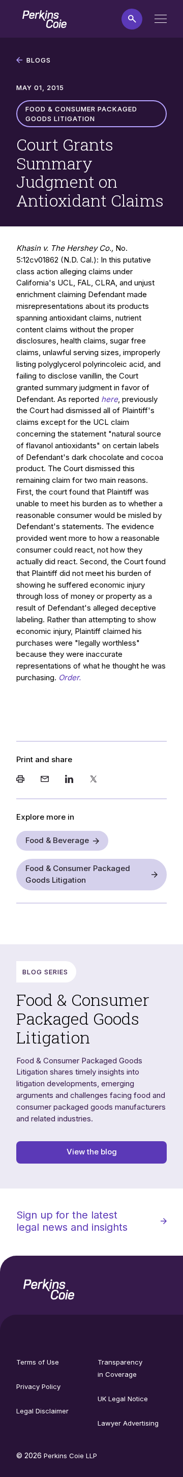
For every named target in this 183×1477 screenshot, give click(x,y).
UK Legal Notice (123, 1399)
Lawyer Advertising (128, 1423)
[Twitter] (93, 780)
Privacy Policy (38, 1386)
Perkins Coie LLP (70, 1456)
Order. (69, 677)
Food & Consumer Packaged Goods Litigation (77, 874)
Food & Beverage (57, 840)
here (109, 399)
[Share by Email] (45, 780)
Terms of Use (37, 1362)
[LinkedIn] (69, 780)
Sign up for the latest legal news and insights (72, 1221)
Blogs (38, 60)
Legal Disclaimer (42, 1411)
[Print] (20, 780)
